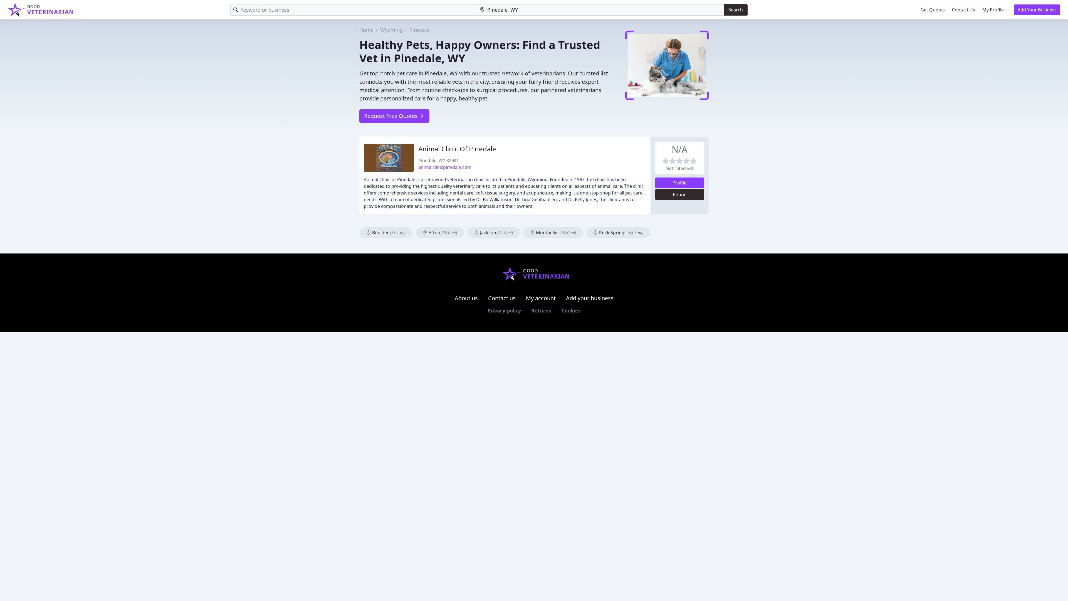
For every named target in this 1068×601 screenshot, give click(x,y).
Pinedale (419, 29)
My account (541, 298)
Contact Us (963, 10)
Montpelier (555, 233)
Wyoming (391, 29)
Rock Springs (620, 233)
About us (466, 298)
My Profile (993, 10)
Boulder (388, 233)
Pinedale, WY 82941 (438, 160)
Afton (442, 233)
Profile (679, 183)
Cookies (571, 310)
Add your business (590, 298)
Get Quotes (933, 10)
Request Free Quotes (391, 116)
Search (735, 10)
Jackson (496, 233)
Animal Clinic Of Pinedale (457, 148)
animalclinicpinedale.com (444, 167)
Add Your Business (1037, 10)
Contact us (502, 298)
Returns (541, 310)
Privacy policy (504, 310)
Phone (679, 194)
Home (366, 29)
